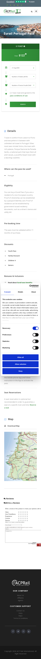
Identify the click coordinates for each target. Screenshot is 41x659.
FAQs (20, 613)
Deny (20, 371)
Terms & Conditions (20, 618)
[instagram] (21, 5)
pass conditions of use (19, 96)
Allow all (20, 357)
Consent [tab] (7, 292)
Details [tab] (20, 292)
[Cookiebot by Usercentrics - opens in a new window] (29, 286)
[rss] (10, 5)
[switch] (36, 334)
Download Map (14, 426)
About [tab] (33, 292)
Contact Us (20, 611)
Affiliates (20, 598)
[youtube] (17, 5)
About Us (20, 595)
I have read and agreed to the (22, 94)
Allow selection (20, 364)
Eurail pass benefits (24, 283)
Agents (20, 600)
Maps (20, 616)
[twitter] (14, 5)
